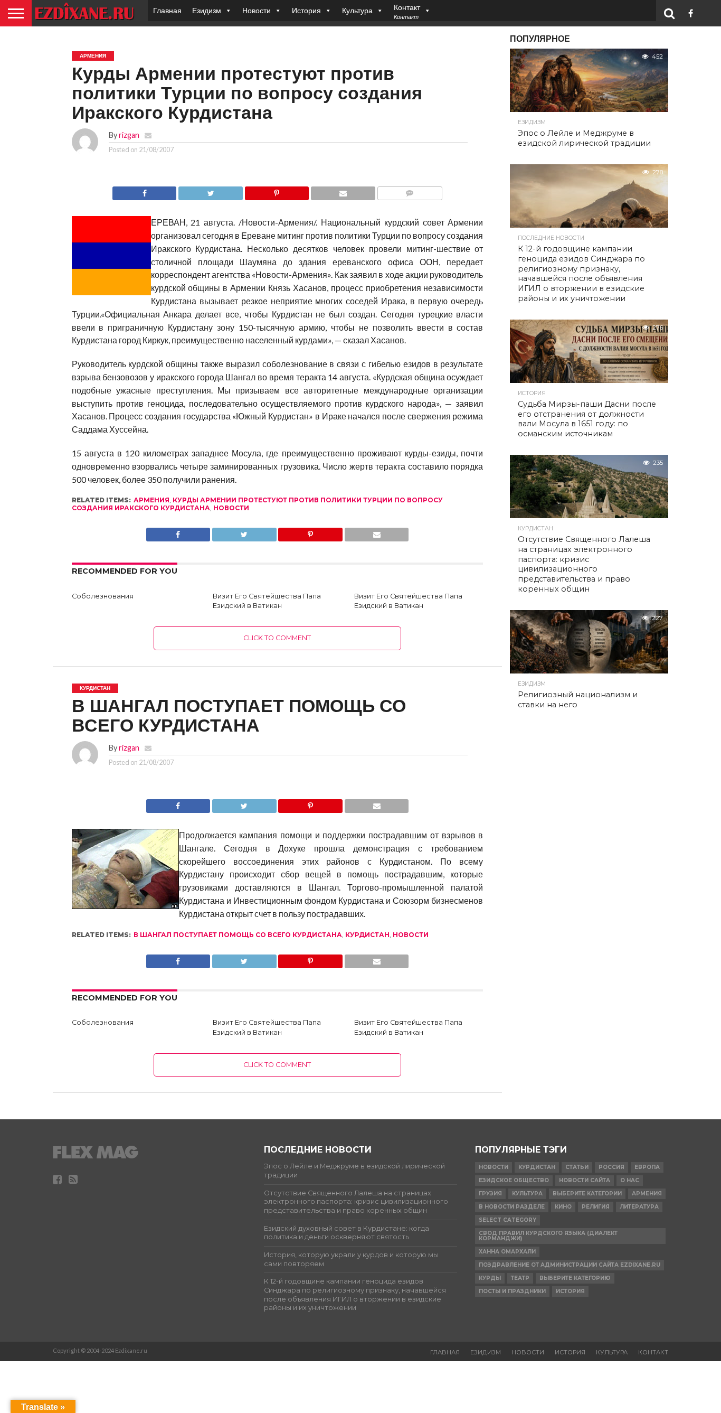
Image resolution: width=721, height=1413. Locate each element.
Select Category (507, 1220)
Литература (639, 1206)
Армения (151, 500)
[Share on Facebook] (144, 190)
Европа (647, 1167)
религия (596, 1206)
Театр (520, 1278)
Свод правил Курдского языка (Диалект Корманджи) (548, 1236)
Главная (167, 10)
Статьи (577, 1167)
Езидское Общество (514, 1180)
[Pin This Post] (276, 190)
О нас (629, 1180)
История (306, 10)
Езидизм (206, 10)
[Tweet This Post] (210, 190)
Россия (611, 1167)
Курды (490, 1278)
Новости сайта (584, 1180)
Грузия (490, 1193)
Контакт (653, 1352)
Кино (563, 1206)
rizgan (129, 134)
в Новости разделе (512, 1206)
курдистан (367, 935)
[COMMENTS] (409, 190)
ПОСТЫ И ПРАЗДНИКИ (512, 1291)
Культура (357, 10)
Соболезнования (103, 596)
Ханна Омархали (507, 1251)
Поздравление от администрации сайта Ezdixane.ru (569, 1264)
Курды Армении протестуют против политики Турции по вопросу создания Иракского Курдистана (257, 503)
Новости (256, 10)
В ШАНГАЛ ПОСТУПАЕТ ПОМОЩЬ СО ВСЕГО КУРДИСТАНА (238, 935)
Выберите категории (587, 1193)
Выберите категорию (575, 1278)
